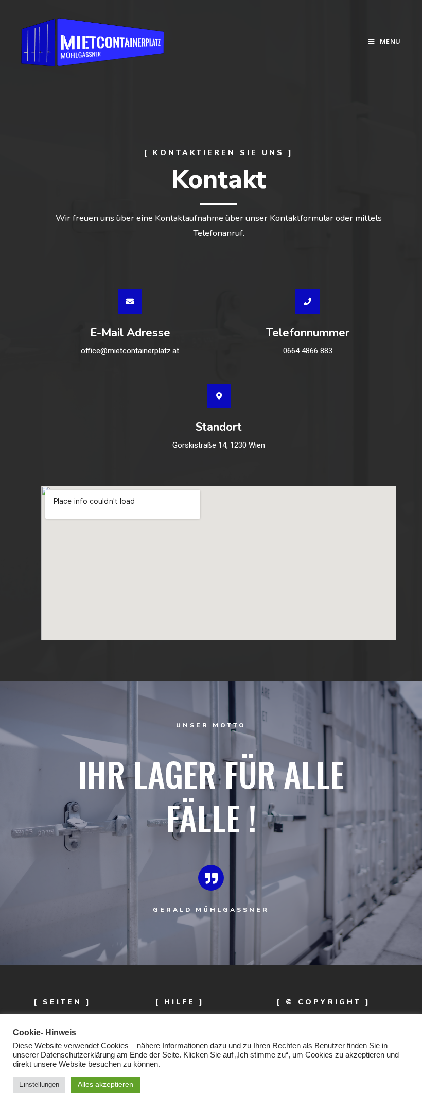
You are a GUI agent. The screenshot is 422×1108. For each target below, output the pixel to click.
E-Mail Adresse (130, 332)
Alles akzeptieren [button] (105, 1084)
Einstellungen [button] (39, 1084)
